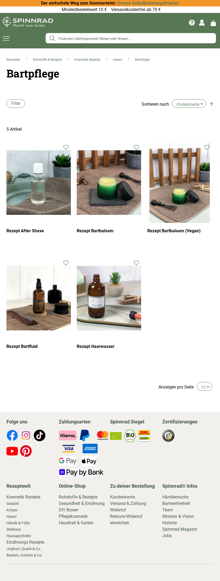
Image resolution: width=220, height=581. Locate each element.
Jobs (167, 535)
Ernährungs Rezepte (25, 542)
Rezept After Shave (25, 230)
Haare (118, 60)
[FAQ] (192, 22)
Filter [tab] (15, 103)
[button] (66, 147)
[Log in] (202, 22)
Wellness (13, 529)
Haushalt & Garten (76, 522)
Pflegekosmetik (73, 516)
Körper (12, 510)
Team (167, 509)
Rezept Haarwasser (96, 346)
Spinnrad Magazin (179, 529)
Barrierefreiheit (176, 503)
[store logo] (28, 22)
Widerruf (118, 509)
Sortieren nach (155, 104)
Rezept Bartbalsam (95, 230)
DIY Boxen (68, 509)
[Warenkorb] (213, 22)
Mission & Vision (178, 516)
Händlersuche (175, 497)
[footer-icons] (12, 436)
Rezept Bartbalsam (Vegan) (174, 230)
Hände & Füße (18, 523)
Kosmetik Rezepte (88, 60)
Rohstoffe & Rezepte (48, 60)
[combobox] (130, 38)
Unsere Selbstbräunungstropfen (148, 3)
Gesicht (12, 503)
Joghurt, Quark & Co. (23, 549)
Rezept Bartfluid (22, 346)
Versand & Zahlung (128, 503)
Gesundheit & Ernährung (82, 503)
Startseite (13, 60)
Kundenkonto (122, 497)
